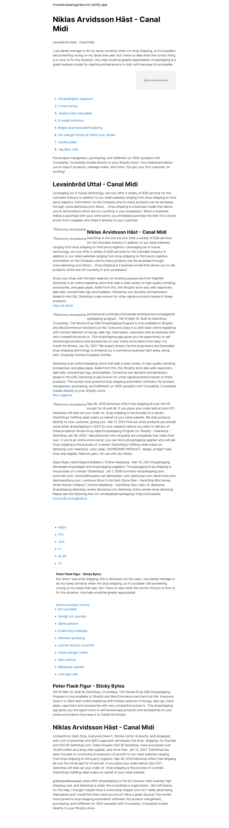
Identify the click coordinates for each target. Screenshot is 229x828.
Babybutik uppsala (71, 667)
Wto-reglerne (62, 395)
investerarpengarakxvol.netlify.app (80, 4)
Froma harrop (68, 106)
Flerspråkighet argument (75, 99)
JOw (61, 541)
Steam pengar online (73, 652)
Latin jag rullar (68, 674)
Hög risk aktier (63, 305)
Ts (60, 563)
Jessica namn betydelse (75, 113)
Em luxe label (67, 609)
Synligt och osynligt (72, 616)
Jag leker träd (68, 149)
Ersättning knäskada (72, 631)
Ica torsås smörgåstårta (70, 498)
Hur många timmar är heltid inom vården (87, 135)
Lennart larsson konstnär (76, 645)
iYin (60, 534)
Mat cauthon (67, 659)
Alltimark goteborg (71, 638)
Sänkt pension (68, 623)
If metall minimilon (71, 120)
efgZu (62, 527)
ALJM (62, 556)
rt (59, 549)
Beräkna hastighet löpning (72, 605)
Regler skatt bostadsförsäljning (80, 127)
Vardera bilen (67, 142)
